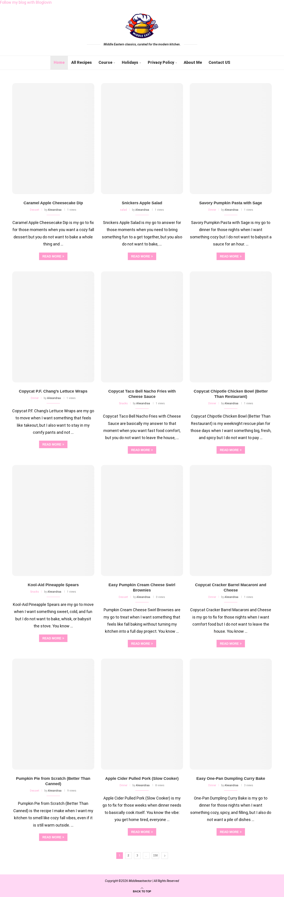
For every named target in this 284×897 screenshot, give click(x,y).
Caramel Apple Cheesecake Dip (53, 203)
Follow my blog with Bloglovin (26, 2)
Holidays (130, 62)
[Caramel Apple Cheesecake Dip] (53, 138)
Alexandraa (54, 209)
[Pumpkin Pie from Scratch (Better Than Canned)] (53, 714)
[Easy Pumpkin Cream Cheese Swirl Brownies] (142, 520)
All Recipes (81, 62)
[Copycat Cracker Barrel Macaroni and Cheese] (231, 520)
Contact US (219, 62)
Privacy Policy (161, 62)
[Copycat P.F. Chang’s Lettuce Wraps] (53, 326)
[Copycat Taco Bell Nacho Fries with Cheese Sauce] (142, 326)
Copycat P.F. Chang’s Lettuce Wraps (53, 391)
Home (59, 62)
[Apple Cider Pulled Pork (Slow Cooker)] (142, 714)
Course (105, 62)
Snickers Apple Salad (142, 203)
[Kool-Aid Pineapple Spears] (53, 520)
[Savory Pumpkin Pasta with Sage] (231, 138)
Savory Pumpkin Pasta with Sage (230, 203)
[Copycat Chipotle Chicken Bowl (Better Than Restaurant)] (231, 326)
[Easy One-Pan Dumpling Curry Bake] (231, 714)
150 (155, 855)
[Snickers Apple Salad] (142, 138)
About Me (193, 62)
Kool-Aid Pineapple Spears (53, 585)
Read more (51, 256)
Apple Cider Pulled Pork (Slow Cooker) (142, 778)
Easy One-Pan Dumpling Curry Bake (230, 778)
